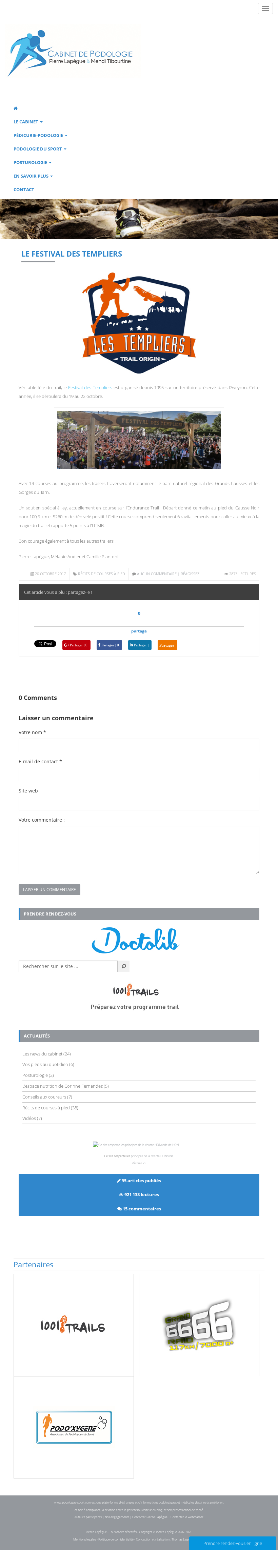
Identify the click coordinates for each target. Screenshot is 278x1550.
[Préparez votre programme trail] (139, 997)
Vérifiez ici (138, 1163)
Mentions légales (84, 1539)
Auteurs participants (88, 1517)
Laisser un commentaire (49, 889)
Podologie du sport (38, 149)
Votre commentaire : (42, 820)
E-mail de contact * (40, 761)
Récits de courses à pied (101, 573)
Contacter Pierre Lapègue (149, 1517)
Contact (24, 189)
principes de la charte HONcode (152, 1156)
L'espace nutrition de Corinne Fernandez (62, 1086)
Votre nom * (32, 732)
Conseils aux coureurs (44, 1097)
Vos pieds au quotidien (45, 1064)
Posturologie (31, 162)
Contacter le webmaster (187, 1517)
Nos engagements (117, 1517)
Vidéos (29, 1118)
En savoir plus (31, 176)
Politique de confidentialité (116, 1539)
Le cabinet (26, 122)
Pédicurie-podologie (39, 135)
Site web (28, 790)
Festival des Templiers (90, 387)
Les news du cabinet (42, 1054)
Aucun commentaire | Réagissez (168, 573)
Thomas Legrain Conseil (188, 1539)
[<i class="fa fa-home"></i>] (134, 108)
